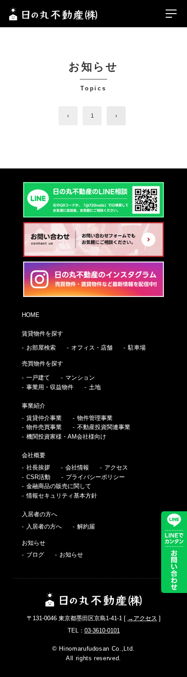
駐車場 (137, 347)
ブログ (35, 554)
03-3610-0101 (102, 630)
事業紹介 (33, 405)
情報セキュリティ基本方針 (61, 495)
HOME (30, 314)
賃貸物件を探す (42, 333)
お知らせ (33, 542)
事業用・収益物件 (50, 387)
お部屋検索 (41, 347)
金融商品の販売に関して (58, 486)
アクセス (116, 467)
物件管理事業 (95, 418)
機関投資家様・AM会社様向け (66, 436)
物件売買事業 (44, 427)
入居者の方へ (39, 514)
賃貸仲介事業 (44, 418)
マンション (80, 377)
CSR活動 (38, 477)
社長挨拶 (38, 467)
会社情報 (77, 467)
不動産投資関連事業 (103, 427)
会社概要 (33, 455)
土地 (95, 387)
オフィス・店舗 (92, 347)
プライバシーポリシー (95, 477)
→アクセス (142, 618)
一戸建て (38, 377)
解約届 (86, 526)
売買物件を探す (42, 363)
